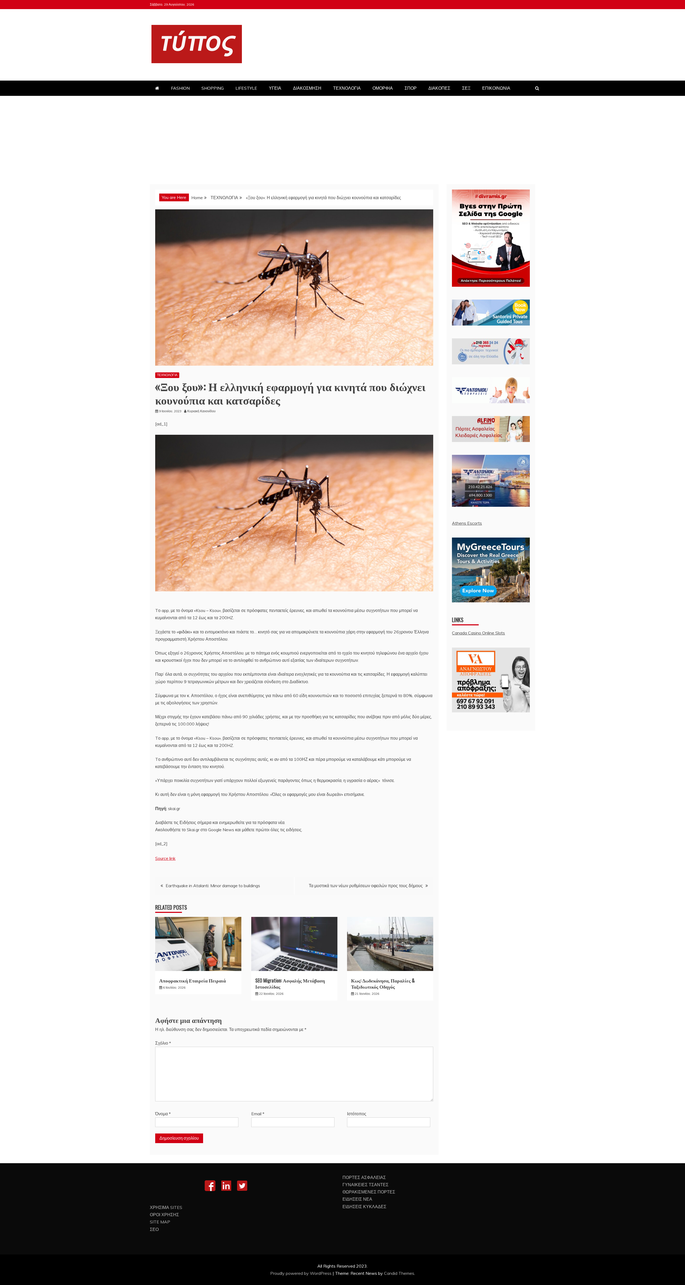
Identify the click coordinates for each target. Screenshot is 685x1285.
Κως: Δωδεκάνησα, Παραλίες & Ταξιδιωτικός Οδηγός (383, 983)
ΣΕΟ (154, 1229)
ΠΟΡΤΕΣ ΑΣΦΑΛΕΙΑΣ (364, 1177)
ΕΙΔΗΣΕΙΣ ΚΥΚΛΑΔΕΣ (364, 1206)
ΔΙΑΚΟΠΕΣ (439, 88)
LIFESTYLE (246, 88)
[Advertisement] (342, 136)
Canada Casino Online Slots (478, 633)
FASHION (180, 88)
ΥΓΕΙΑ (275, 88)
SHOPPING (212, 88)
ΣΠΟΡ (411, 88)
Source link (165, 858)
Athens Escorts (467, 523)
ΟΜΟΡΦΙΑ (382, 88)
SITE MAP (160, 1221)
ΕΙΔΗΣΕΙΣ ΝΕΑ (357, 1199)
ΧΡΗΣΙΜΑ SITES (166, 1207)
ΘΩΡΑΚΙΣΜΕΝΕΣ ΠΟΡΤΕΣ (368, 1192)
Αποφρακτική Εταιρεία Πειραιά (192, 980)
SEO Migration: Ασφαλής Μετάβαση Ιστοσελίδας (290, 983)
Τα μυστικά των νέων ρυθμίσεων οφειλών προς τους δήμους (366, 885)
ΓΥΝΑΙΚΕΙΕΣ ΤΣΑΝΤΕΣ (365, 1184)
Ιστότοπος (356, 1113)
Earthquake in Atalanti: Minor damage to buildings (213, 885)
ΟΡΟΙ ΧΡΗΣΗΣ (164, 1214)
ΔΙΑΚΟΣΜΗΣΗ (307, 88)
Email (257, 1113)
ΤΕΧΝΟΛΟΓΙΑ (347, 88)
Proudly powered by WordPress (301, 1273)
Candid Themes (399, 1273)
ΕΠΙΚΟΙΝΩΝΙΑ (496, 88)
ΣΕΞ (466, 88)
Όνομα (163, 1113)
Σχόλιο (163, 1043)
